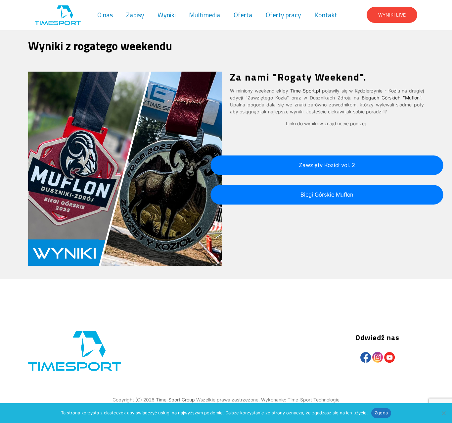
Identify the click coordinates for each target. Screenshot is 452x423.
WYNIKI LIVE (392, 15)
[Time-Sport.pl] (58, 15)
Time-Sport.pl (305, 90)
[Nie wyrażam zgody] (443, 413)
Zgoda (381, 412)
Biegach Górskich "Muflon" (391, 97)
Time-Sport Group (176, 399)
